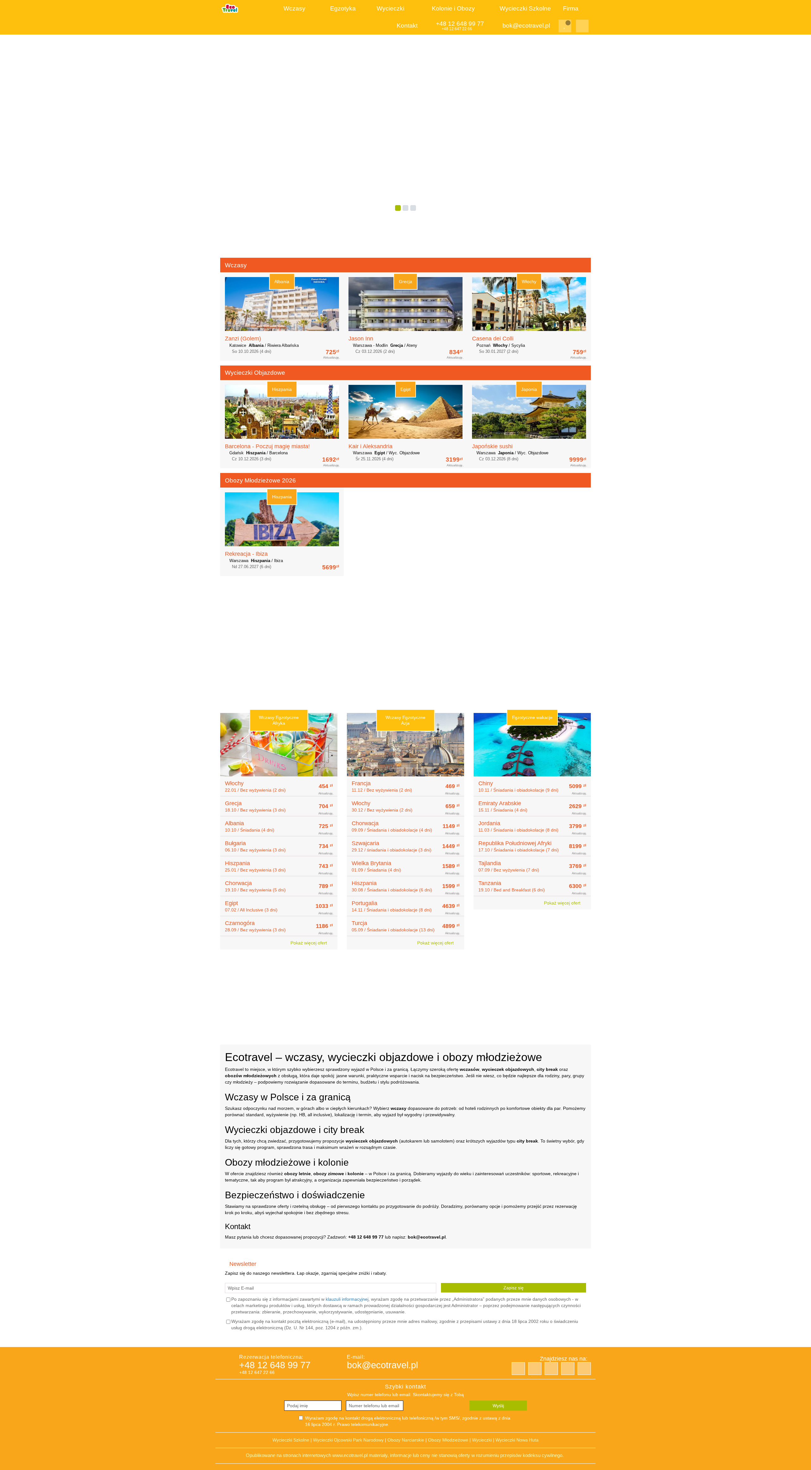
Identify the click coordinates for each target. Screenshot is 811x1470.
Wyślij (498, 1405)
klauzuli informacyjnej (347, 1299)
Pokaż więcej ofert (309, 942)
